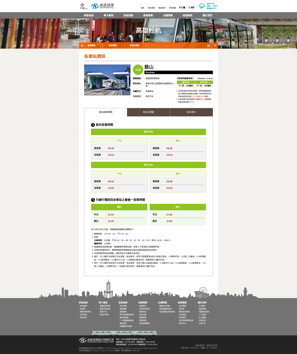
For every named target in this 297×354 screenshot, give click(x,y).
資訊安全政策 (212, 345)
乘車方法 (182, 323)
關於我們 (207, 15)
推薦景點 (142, 317)
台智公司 (202, 323)
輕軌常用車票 (105, 309)
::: (139, 8)
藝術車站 (142, 312)
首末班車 (194, 96)
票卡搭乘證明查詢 (127, 315)
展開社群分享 (215, 45)
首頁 (142, 8)
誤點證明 (123, 312)
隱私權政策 (200, 345)
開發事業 (202, 309)
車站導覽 (113, 45)
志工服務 (202, 317)
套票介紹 (103, 312)
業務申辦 (142, 320)
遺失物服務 (124, 317)
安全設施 (83, 315)
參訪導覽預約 (144, 323)
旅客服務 (128, 15)
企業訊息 (202, 320)
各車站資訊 (135, 45)
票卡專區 (108, 15)
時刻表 (202, 96)
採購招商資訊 (204, 312)
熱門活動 (142, 315)
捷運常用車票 (105, 306)
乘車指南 (89, 15)
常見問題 (172, 8)
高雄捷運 (96, 6)
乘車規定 (83, 317)
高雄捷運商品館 (165, 309)
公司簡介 (202, 306)
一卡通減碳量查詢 (127, 320)
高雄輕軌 (187, 15)
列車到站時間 (144, 309)
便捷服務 (123, 309)
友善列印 (208, 45)
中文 (180, 7)
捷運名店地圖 (164, 306)
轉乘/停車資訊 (85, 312)
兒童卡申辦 (104, 315)
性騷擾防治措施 (126, 326)
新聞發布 (142, 306)
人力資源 (202, 315)
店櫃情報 (168, 15)
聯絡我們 (161, 8)
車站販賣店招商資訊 (167, 312)
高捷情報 (148, 15)
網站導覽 (151, 8)
